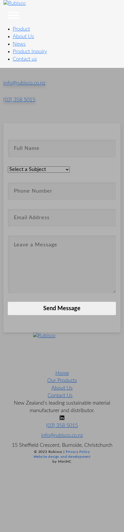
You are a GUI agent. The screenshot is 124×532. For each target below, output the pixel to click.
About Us (23, 36)
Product (21, 29)
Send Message (61, 308)
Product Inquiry (30, 51)
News (19, 44)
